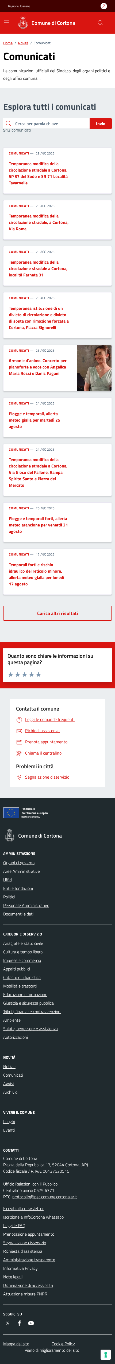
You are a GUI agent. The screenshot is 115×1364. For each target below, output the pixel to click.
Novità (23, 43)
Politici (9, 897)
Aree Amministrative (21, 871)
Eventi (9, 1130)
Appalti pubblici (16, 969)
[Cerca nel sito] (100, 23)
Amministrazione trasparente (29, 1259)
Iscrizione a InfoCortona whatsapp (33, 1217)
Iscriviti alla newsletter (23, 1208)
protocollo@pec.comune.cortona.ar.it (44, 1197)
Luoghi (9, 1121)
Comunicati (19, 153)
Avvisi (8, 1083)
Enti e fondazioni (18, 888)
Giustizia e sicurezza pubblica (28, 1003)
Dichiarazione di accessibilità (28, 1285)
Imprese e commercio (22, 960)
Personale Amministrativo (26, 905)
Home (8, 43)
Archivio (10, 1092)
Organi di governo (18, 862)
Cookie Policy (63, 1344)
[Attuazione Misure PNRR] (57, 813)
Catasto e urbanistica (22, 977)
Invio (100, 123)
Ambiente (12, 1020)
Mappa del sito (16, 1344)
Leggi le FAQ (14, 1225)
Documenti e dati (18, 914)
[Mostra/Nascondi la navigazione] (6, 22)
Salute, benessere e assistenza (30, 1028)
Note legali (12, 1277)
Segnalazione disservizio (24, 1242)
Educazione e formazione (25, 994)
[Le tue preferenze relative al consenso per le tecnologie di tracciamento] (106, 1355)
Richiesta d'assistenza (22, 1251)
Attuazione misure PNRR (25, 1294)
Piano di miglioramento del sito (52, 1350)
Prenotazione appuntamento (28, 1234)
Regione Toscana (19, 6)
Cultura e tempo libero (23, 952)
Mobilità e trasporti (20, 986)
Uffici (7, 880)
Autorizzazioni (15, 1037)
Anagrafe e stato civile (23, 943)
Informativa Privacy (20, 1268)
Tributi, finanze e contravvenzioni (32, 1011)
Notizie (9, 1066)
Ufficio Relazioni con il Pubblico (30, 1184)
